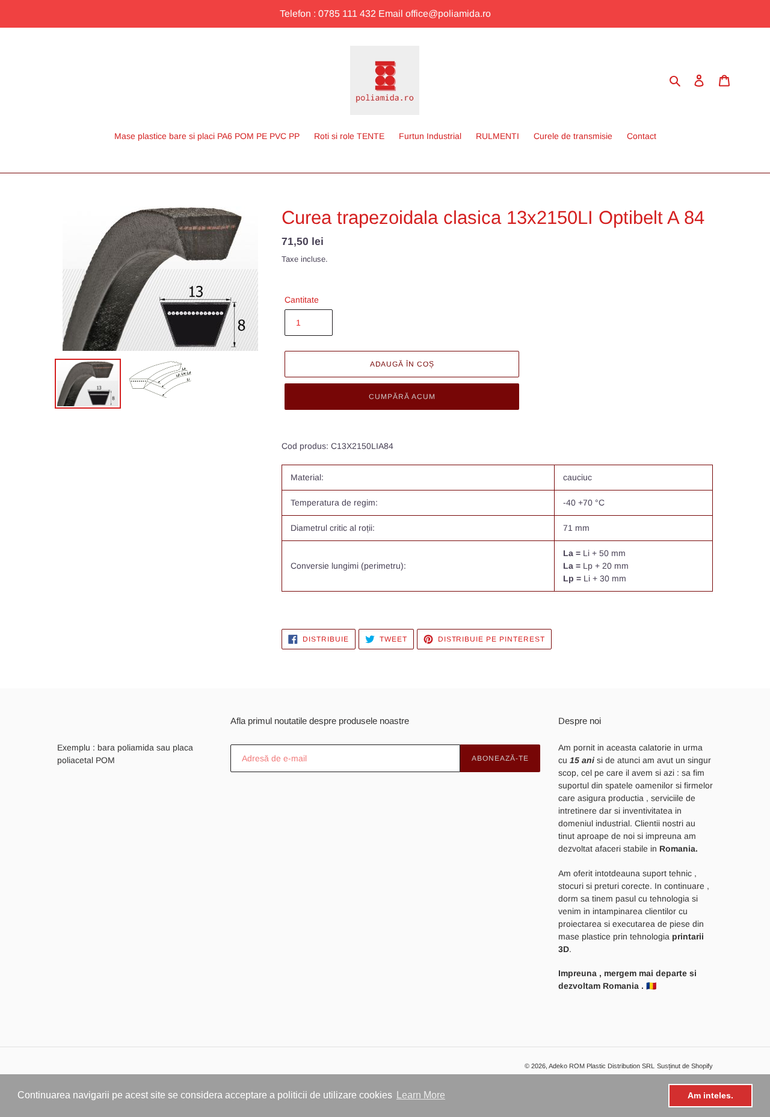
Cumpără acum (402, 396)
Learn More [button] (420, 1095)
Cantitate (302, 300)
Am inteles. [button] (710, 1095)
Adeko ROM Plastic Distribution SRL (601, 1065)
